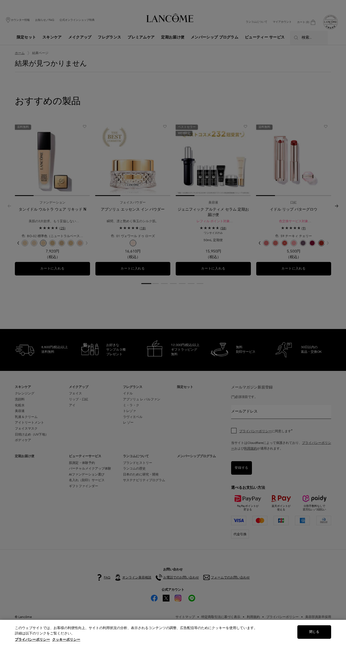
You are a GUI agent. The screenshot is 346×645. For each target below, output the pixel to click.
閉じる (314, 631)
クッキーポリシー (66, 639)
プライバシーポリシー (32, 639)
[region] (173, 632)
